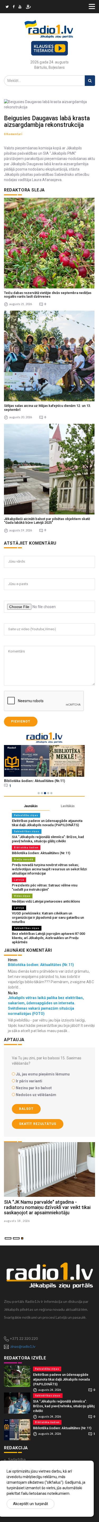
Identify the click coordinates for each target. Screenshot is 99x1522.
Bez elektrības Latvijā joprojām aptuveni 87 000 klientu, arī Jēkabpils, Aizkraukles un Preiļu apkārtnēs (48, 938)
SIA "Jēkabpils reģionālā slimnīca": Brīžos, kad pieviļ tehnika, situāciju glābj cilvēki (48, 839)
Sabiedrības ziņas (26, 831)
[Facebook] (13, 7)
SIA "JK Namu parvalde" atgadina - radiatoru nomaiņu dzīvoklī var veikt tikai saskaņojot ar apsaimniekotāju (47, 1207)
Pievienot (20, 721)
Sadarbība (17, 1459)
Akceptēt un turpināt (30, 1503)
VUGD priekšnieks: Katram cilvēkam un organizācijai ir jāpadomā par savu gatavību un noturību (48, 917)
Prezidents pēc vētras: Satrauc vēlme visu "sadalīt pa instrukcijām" (44, 887)
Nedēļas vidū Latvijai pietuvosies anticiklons (46, 901)
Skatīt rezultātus (37, 1124)
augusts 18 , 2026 (17, 1220)
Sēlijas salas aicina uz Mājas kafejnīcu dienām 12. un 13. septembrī (47, 407)
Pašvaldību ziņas (26, 815)
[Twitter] (7, 7)
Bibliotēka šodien (26, 847)
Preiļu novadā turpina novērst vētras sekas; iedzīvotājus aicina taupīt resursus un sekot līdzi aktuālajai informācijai (49, 869)
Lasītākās (68, 806)
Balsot (26, 1109)
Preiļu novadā (23, 859)
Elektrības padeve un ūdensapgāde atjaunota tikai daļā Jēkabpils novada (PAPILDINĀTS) (47, 823)
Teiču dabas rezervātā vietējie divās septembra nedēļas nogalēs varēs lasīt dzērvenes (47, 294)
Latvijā (19, 879)
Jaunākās (31, 806)
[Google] (20, 7)
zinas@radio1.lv (22, 1346)
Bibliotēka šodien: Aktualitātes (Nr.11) (41, 853)
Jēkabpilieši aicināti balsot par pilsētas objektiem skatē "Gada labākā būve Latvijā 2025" (47, 521)
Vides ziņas (22, 895)
